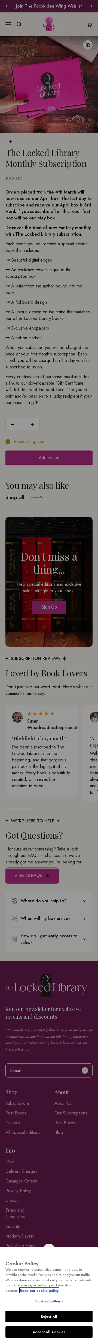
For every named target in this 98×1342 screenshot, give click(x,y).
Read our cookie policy (39, 1290)
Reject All (49, 1316)
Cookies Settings (49, 1301)
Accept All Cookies (49, 1331)
